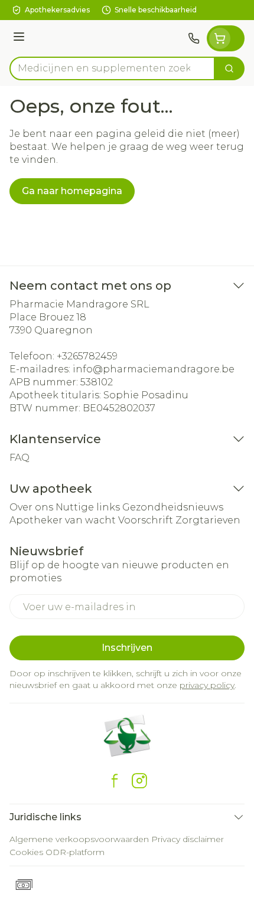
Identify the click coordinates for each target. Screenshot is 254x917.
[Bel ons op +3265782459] (194, 38)
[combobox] (112, 68)
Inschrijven (127, 647)
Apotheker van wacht (62, 520)
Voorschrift (145, 520)
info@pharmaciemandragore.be (154, 369)
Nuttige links (88, 507)
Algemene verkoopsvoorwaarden (79, 839)
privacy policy (207, 685)
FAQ (19, 457)
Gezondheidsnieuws (172, 507)
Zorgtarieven (207, 520)
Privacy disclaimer (187, 839)
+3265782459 (87, 356)
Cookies (26, 852)
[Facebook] (114, 781)
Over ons (31, 507)
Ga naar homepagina (72, 190)
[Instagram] (139, 781)
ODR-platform (75, 852)
